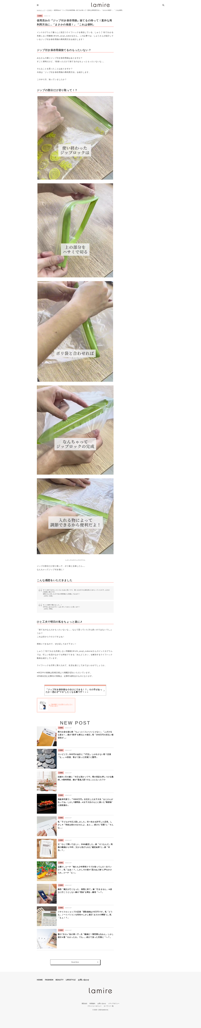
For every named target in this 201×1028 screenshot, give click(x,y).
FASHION (49, 980)
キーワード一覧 (109, 1006)
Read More (75, 962)
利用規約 (92, 1003)
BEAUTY (60, 980)
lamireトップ (41, 10)
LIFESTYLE (71, 980)
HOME (40, 980)
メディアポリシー (113, 1003)
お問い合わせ (83, 980)
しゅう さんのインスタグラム (75, 560)
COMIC (49, 10)
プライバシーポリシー (94, 1006)
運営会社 (84, 1003)
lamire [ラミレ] (100, 5)
